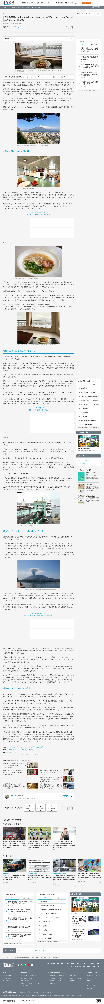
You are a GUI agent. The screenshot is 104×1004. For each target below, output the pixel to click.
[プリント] (72, 27)
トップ (18, 3)
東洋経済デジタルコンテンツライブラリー (31, 983)
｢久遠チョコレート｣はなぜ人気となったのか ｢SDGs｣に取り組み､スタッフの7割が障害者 (14, 772)
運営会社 (22, 992)
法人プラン (90, 983)
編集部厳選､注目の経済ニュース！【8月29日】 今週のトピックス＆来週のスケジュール (39, 877)
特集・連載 (30, 3)
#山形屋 (11, 752)
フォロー (22, 26)
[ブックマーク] (68, 27)
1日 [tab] (83, 384)
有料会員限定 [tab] (94, 44)
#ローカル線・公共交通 (26, 747)
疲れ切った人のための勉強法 (92, 473)
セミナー (52, 3)
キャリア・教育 (26, 7)
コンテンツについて (92, 978)
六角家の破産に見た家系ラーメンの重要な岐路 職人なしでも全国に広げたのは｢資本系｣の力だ (51, 779)
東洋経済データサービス (54, 980)
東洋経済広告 (73, 975)
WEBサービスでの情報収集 (10, 995)
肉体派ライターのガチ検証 (88, 392)
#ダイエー (88, 460)
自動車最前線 (84, 412)
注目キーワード (82, 456)
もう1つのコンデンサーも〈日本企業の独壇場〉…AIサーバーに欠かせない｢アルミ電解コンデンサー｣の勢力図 (79, 933)
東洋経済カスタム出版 (75, 978)
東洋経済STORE (25, 980)
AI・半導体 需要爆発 (86, 424)
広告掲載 (49, 992)
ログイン (96, 2)
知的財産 (34, 995)
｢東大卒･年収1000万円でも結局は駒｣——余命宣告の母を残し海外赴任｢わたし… (89, 49)
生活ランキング (85, 408)
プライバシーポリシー (24, 995)
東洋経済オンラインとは (83, 13)
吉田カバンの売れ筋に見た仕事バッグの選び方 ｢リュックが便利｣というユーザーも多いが (51, 772)
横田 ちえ (9, 26)
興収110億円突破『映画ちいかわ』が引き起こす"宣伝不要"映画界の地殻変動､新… (90, 66)
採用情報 (29, 992)
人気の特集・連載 (84, 381)
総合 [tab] (83, 44)
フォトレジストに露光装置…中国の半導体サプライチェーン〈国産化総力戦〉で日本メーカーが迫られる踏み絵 (79, 920)
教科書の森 (72, 980)
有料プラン (90, 980)
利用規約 (89, 988)
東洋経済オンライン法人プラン (56, 975)
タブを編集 (97, 7)
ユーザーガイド (91, 985)
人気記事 (81, 41)
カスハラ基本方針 (70, 995)
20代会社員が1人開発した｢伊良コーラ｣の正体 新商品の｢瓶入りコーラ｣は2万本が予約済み (14, 765)
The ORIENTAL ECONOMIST (28, 975)
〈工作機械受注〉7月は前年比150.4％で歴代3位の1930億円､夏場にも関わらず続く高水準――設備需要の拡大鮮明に (64, 878)
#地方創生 (38, 747)
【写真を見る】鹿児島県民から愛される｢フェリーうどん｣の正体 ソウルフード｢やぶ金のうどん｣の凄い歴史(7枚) (36, 77)
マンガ (47, 3)
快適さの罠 (89, 484)
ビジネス (6, 7)
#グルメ (14, 747)
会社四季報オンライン (26, 978)
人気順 (37, 3)
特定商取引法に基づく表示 (45, 995)
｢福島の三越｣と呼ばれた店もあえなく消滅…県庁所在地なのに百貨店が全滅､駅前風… (90, 74)
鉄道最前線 (84, 388)
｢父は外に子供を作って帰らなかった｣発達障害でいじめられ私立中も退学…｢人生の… (89, 82)
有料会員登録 (87, 2)
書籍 (66, 3)
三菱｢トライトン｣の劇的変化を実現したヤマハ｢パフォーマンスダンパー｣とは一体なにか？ (14, 877)
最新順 (24, 3)
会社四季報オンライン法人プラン (57, 978)
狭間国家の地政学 (90, 496)
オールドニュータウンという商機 (90, 404)
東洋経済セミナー (53, 983)
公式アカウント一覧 (39, 992)
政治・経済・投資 (15, 7)
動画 (42, 3)
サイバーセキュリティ (9, 978)
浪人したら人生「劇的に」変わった (90, 400)
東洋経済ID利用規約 (59, 995)
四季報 (60, 3)
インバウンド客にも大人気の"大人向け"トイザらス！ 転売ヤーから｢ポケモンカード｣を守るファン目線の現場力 (89, 875)
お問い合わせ (80, 995)
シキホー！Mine (25, 985)
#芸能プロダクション (83, 463)
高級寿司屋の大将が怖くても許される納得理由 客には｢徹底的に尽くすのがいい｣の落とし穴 (14, 786)
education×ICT (7, 975)
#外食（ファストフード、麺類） (17, 749)
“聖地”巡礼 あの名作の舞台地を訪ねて (90, 396)
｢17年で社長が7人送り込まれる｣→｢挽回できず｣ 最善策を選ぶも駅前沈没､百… (90, 58)
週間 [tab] (94, 384)
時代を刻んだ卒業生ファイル (88, 420)
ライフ (34, 7)
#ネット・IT (81, 460)
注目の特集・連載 (83, 432)
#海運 (30, 749)
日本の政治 (84, 416)
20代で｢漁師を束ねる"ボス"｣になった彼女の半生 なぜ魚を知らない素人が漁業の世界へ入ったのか (51, 786)
